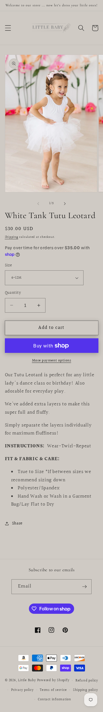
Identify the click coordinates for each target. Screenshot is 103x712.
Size (8, 266)
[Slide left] (38, 203)
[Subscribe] (84, 586)
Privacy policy (22, 690)
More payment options (51, 360)
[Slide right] (64, 203)
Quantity (13, 293)
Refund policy (87, 680)
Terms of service (53, 690)
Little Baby (27, 680)
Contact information (54, 699)
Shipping (11, 237)
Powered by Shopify (53, 680)
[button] (8, 28)
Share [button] (17, 523)
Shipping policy (85, 690)
